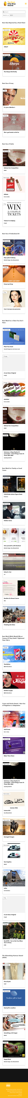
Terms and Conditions (12, 1095)
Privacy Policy (19, 1095)
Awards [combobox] (5, 15)
